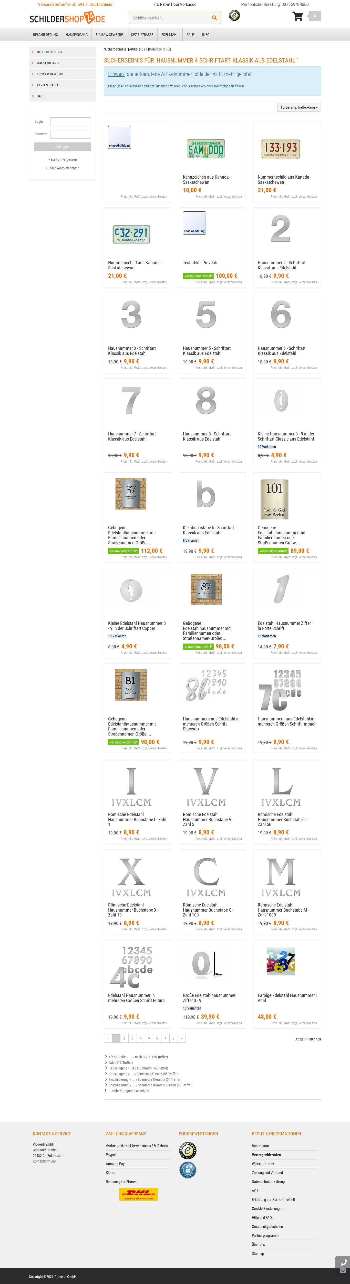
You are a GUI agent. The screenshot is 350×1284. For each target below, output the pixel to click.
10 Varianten (192, 1008)
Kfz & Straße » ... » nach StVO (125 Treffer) (138, 1057)
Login (39, 121)
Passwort (40, 134)
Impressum (260, 1146)
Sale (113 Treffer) (120, 1063)
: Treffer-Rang (298, 107)
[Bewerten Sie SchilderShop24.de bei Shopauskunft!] (188, 1169)
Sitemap (258, 1253)
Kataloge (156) (159, 49)
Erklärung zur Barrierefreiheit (273, 1199)
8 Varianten (191, 540)
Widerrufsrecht (263, 1163)
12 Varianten (267, 447)
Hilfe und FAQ (262, 1217)
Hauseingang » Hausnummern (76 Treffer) (138, 1068)
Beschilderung (45, 35)
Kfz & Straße (142, 35)
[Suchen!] (214, 18)
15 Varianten (267, 636)
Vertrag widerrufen (266, 1155)
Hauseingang (77, 35)
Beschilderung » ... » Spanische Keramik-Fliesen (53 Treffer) (150, 1085)
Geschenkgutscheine (267, 1226)
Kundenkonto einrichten (62, 168)
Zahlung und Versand (267, 1172)
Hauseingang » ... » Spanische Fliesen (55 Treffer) (143, 1074)
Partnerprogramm (265, 1235)
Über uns (258, 1244)
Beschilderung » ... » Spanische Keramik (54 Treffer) (144, 1079)
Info (205, 35)
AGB (255, 1190)
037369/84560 (295, 4)
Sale (190, 35)
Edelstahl (169, 35)
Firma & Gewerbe (109, 35)
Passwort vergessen (62, 159)
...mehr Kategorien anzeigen (128, 1091)
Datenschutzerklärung (268, 1181)
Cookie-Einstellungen (267, 1208)
